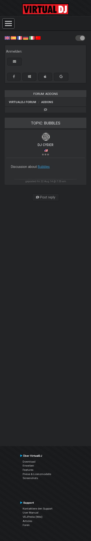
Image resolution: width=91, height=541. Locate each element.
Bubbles (44, 167)
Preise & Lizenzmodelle (37, 474)
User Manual (30, 512)
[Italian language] (31, 37)
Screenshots (30, 478)
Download (29, 461)
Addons (47, 102)
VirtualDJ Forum (22, 102)
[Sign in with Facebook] (14, 77)
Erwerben (28, 465)
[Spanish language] (13, 37)
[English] (7, 37)
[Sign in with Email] (14, 62)
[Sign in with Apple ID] (45, 77)
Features (28, 469)
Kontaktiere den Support (37, 508)
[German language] (25, 37)
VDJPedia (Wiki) (32, 516)
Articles (27, 521)
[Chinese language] (38, 37)
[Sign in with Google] (61, 77)
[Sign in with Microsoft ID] (29, 77)
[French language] (19, 37)
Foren (26, 525)
